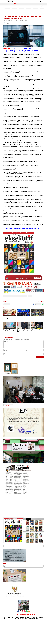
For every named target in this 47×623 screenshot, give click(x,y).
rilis (4, 14)
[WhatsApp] (27, 611)
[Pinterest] (23, 611)
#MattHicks (6, 296)
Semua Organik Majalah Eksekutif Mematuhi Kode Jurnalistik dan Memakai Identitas (24, 615)
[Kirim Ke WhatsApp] (43, 304)
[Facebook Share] (33, 304)
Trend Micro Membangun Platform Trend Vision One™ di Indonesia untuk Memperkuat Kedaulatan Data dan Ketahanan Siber (9, 330)
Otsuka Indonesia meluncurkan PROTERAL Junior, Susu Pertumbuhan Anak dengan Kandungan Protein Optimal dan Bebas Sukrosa (36, 318)
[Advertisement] (23, 283)
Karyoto (7, 22)
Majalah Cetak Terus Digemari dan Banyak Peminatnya (11, 300)
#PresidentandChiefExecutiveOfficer (19, 296)
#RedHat (30, 296)
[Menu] (4, 1)
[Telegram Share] (40, 304)
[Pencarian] (43, 1)
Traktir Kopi (37, 277)
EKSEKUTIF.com (8, 49)
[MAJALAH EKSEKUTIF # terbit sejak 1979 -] (23, 605)
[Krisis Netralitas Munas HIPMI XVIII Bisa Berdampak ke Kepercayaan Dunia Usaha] (23, 312)
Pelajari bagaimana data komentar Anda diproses (33, 359)
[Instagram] (25, 611)
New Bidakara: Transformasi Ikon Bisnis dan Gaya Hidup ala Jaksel (35, 300)
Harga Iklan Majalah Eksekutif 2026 (27, 614)
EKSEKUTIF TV (15, 614)
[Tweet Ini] (36, 304)
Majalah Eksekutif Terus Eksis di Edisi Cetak (36, 330)
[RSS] (29, 611)
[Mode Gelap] (41, 1)
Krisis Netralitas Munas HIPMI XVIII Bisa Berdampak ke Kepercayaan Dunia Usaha (23, 318)
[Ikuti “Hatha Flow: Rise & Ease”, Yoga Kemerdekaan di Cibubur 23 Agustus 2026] (9, 312)
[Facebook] (18, 611)
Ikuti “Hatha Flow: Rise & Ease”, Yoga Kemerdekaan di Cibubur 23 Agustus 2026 (9, 318)
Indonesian (7, 405)
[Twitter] (20, 611)
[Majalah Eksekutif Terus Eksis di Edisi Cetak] (37, 325)
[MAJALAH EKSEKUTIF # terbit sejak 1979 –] (9, 1)
